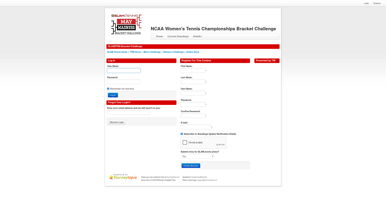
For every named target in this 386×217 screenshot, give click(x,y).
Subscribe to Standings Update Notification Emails (210, 133)
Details (197, 36)
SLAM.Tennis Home (117, 51)
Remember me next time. (122, 88)
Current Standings (178, 36)
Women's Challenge (173, 51)
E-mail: (184, 122)
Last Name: (186, 77)
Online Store (192, 51)
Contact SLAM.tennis (199, 177)
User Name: (113, 66)
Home (159, 36)
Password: (112, 77)
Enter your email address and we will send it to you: (134, 107)
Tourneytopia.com (173, 177)
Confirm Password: (190, 111)
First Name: (187, 66)
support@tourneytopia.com (207, 180)
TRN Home (135, 51)
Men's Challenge (152, 51)
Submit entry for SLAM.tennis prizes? (200, 151)
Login (366, 3)
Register (377, 3)
